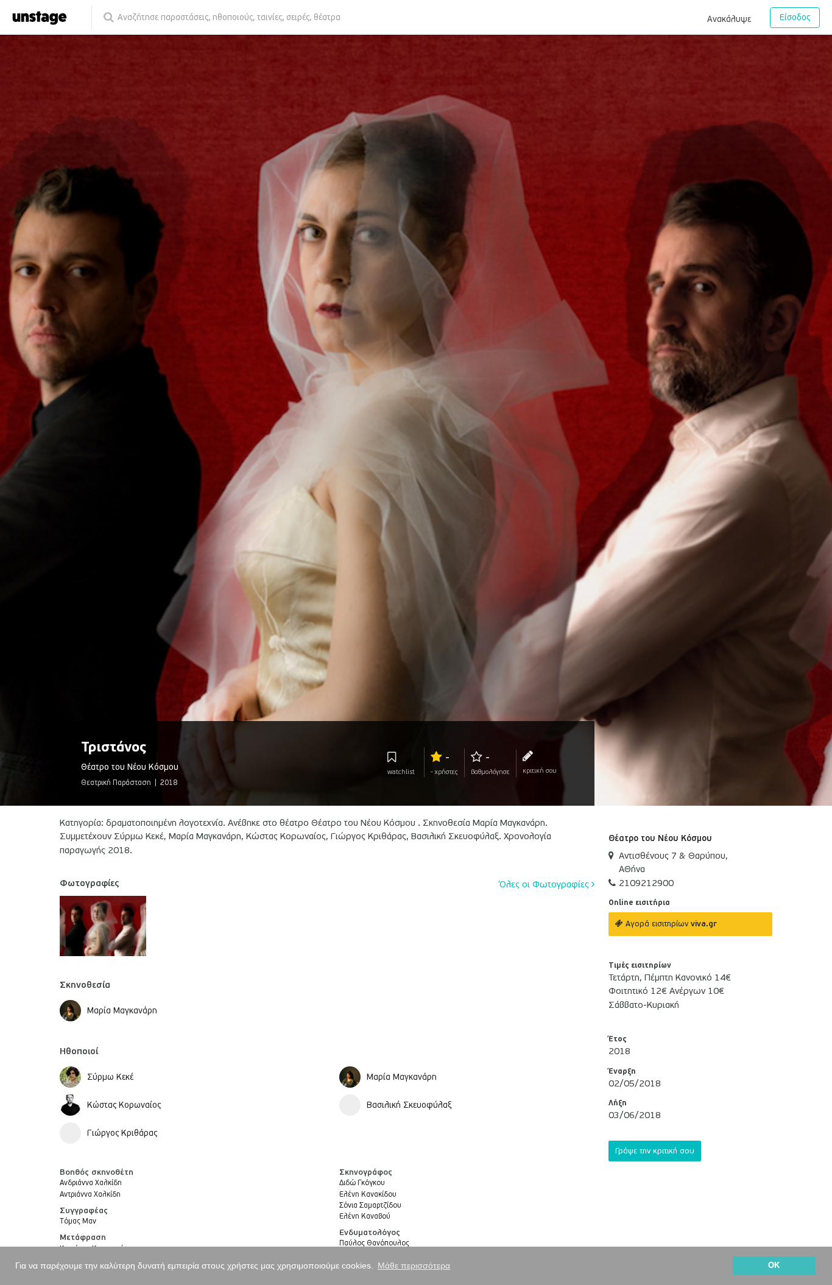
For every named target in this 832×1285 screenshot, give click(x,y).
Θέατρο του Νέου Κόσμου (660, 838)
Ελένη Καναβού (364, 1216)
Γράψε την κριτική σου (654, 1151)
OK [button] (774, 1265)
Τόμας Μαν (78, 1221)
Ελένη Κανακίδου (368, 1195)
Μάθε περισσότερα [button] (414, 1265)
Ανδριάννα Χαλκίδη (91, 1183)
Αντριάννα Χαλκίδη (90, 1195)
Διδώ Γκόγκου (362, 1183)
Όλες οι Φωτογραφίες (545, 884)
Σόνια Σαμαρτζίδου (370, 1205)
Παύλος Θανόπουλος (374, 1243)
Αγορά (670, 924)
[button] (729, 17)
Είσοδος (795, 17)
